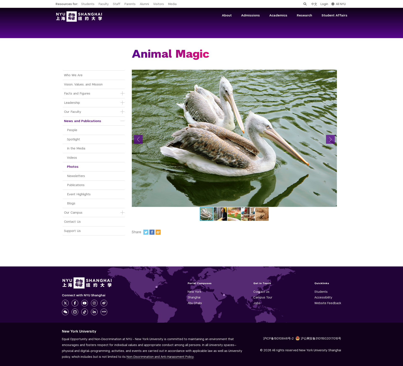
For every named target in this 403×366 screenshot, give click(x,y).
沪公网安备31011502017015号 (321, 338)
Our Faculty (72, 112)
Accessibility (323, 297)
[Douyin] (84, 312)
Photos (73, 167)
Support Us (72, 231)
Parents (130, 4)
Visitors (158, 4)
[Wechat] (65, 312)
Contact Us (72, 222)
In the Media (76, 148)
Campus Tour (262, 297)
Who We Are (73, 75)
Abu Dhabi (195, 303)
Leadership (72, 103)
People (72, 130)
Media (172, 4)
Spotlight (73, 139)
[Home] (79, 16)
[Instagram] (94, 303)
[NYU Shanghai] (87, 283)
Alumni (144, 4)
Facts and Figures (77, 93)
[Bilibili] (75, 312)
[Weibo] (158, 232)
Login (324, 4)
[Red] (104, 312)
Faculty (104, 4)
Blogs (71, 203)
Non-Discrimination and (160, 357)
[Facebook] (151, 232)
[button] (138, 139)
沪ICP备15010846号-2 (278, 338)
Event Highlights (79, 194)
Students (87, 4)
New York (194, 292)
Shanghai (194, 297)
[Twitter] (145, 232)
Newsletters (76, 176)
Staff (116, 4)
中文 (314, 4)
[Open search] (305, 4)
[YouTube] (84, 303)
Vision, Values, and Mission (83, 84)
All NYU (341, 4)
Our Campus (73, 212)
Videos (72, 158)
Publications (76, 185)
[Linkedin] (94, 312)
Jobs (256, 303)
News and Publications (82, 121)
